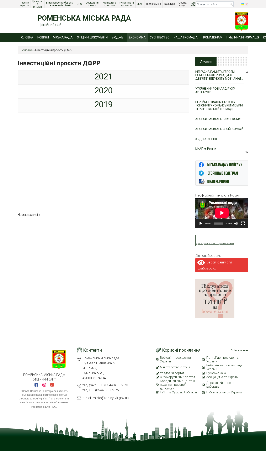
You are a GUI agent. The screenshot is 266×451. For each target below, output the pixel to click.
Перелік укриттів (25, 4)
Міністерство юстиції (175, 367)
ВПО (80, 3)
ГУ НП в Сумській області (178, 392)
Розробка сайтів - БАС (44, 406)
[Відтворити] (201, 223)
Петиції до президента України (222, 359)
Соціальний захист (93, 4)
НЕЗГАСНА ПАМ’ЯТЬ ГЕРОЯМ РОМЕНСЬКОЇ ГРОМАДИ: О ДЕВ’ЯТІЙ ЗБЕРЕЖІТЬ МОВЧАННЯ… (219, 75)
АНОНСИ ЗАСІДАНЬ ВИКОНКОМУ (218, 119)
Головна (26, 37)
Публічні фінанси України (224, 392)
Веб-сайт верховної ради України (224, 367)
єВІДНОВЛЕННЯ (206, 139)
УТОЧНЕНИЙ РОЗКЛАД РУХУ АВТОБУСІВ (215, 90)
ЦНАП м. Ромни (205, 148)
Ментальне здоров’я (110, 4)
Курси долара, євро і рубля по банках (215, 243)
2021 (103, 77)
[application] (221, 213)
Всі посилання (239, 350)
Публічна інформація (243, 37)
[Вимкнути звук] (236, 223)
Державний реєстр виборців (220, 384)
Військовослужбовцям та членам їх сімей (60, 4)
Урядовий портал (172, 373)
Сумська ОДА (216, 373)
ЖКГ (140, 3)
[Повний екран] (243, 223)
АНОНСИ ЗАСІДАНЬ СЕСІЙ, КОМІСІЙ (219, 129)
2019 (103, 104)
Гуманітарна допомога (126, 4)
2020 (103, 90)
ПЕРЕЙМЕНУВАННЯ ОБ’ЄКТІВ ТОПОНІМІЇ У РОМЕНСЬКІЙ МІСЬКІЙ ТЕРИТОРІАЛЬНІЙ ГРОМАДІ (219, 105)
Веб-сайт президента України (175, 359)
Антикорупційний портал (177, 377)
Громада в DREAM (37, 4)
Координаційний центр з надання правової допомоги (177, 384)
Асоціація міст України (222, 377)
